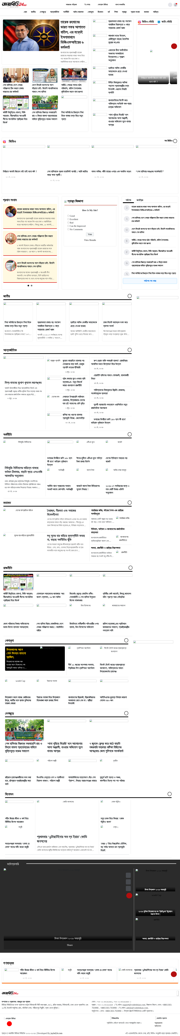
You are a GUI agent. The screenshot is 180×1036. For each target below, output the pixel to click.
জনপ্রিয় (140, 200)
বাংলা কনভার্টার (120, 5)
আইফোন (158, 1026)
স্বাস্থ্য (124, 12)
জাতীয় (33, 12)
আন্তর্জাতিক (54, 12)
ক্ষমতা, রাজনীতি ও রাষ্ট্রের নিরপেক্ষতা (105, 547)
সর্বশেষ (128, 200)
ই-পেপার (87, 5)
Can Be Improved (78, 226)
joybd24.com (56, 1033)
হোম (25, 12)
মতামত (146, 12)
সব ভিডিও (169, 140)
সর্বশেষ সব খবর (150, 280)
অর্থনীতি (66, 12)
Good (72, 216)
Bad (71, 222)
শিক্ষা (116, 12)
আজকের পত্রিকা (71, 5)
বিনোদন (100, 12)
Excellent (74, 219)
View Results (90, 240)
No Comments (76, 229)
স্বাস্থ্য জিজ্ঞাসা (75, 201)
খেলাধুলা (91, 12)
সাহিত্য (155, 12)
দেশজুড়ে (43, 12)
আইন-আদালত (78, 12)
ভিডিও (12, 141)
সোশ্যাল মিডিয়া (102, 5)
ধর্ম (109, 12)
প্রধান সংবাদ (135, 12)
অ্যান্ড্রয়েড (158, 1023)
